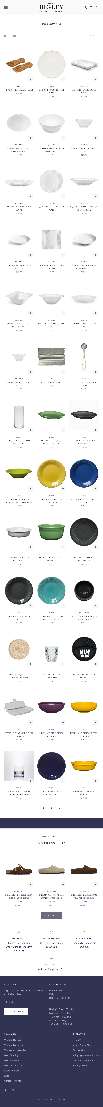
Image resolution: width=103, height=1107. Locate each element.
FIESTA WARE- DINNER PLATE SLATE (19, 617)
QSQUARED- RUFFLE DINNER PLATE (51, 208)
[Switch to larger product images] (5, 36)
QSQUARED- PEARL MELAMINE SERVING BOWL (51, 149)
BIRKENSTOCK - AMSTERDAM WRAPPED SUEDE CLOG (51, 896)
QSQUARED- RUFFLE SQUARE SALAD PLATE (51, 266)
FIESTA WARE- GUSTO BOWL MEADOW (51, 559)
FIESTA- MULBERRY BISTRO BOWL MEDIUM (51, 734)
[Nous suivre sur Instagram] (12, 1090)
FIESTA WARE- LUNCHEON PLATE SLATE (84, 559)
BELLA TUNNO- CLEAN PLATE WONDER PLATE (84, 676)
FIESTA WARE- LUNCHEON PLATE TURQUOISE (51, 617)
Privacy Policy (79, 1065)
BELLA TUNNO (84, 612)
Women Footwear (13, 1045)
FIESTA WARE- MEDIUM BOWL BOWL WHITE (19, 559)
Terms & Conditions (82, 1060)
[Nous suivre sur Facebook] (5, 1090)
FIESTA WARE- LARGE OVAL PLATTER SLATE (84, 442)
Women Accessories (15, 1050)
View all (51, 915)
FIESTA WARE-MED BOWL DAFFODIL (84, 793)
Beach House (11, 1070)
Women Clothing (13, 1040)
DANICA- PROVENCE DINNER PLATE (51, 91)
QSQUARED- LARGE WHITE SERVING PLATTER (84, 266)
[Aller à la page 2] (60, 808)
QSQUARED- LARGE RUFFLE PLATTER (84, 91)
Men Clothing (11, 1055)
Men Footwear (12, 1060)
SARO (51, 378)
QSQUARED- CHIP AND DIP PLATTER (19, 208)
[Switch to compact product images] (14, 36)
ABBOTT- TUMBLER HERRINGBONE (51, 676)
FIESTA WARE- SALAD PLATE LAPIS (84, 500)
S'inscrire (16, 1011)
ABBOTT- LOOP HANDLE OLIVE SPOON (84, 383)
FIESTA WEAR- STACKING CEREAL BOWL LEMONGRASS (19, 500)
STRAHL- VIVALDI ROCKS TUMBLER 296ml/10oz (19, 793)
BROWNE (19, 86)
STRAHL (19, 788)
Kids (6, 1075)
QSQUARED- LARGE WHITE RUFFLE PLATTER (19, 149)
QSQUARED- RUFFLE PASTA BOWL (84, 325)
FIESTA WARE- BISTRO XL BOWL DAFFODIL (84, 734)
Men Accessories (13, 1065)
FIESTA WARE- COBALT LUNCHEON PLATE (51, 793)
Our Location (79, 1050)
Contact (76, 1040)
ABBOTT (84, 378)
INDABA (18, 671)
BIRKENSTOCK (19, 891)
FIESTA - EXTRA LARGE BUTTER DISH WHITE (19, 734)
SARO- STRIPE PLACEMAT (51, 382)
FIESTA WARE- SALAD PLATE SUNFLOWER (51, 500)
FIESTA (51, 437)
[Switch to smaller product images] (10, 36)
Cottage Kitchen (13, 1080)
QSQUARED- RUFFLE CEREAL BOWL (84, 149)
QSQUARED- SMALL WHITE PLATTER (19, 266)
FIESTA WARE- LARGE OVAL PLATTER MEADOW (51, 442)
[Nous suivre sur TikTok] (19, 1090)
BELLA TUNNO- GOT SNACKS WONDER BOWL (84, 617)
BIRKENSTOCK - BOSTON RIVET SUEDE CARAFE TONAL (19, 896)
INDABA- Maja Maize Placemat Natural (19, 676)
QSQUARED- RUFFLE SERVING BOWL (51, 325)
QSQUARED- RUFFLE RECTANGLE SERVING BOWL (84, 208)
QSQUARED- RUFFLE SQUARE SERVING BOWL (19, 325)
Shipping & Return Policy (85, 1055)
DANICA (51, 86)
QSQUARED (84, 86)
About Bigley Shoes (82, 1045)
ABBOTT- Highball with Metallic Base (19, 442)
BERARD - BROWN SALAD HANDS (19, 90)
